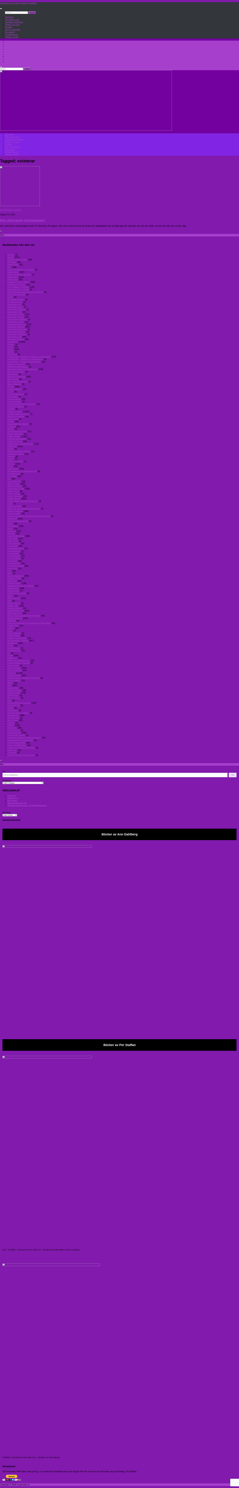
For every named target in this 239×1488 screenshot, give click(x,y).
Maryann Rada (14, 578)
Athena (10, 352)
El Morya (11, 426)
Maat (9, 573)
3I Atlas (10, 254)
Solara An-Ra (13, 705)
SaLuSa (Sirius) (14, 670)
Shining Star (13, 695)
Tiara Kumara (13, 730)
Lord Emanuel (13, 556)
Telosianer (12, 728)
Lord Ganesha (14, 558)
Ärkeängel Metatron (16, 324)
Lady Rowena (13, 543)
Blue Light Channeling (17, 381)
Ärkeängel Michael (16, 327)
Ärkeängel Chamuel (16, 309)
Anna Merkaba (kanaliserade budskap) (25, 292)
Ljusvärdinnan (13, 551)
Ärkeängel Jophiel (15, 317)
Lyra (9, 571)
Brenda (10, 386)
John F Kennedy (15, 496)
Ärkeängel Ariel (14, 304)
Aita (9, 267)
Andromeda (12, 277)
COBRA (11, 409)
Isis (9, 479)
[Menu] (1, 8)
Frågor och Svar (15, 441)
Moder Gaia (12, 606)
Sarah (10, 683)
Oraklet (10, 628)
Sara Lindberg (13, 680)
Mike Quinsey (13, 598)
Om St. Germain (12, 30)
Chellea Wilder (14, 399)
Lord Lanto (12, 561)
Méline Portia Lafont (16, 593)
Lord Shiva (12, 568)
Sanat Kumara (14, 675)
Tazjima (11, 723)
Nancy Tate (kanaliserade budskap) (23, 616)
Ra (8, 653)
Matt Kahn (12, 581)
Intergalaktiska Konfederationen (22, 471)
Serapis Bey (13, 688)
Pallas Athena (13, 635)
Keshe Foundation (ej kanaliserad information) (28, 516)
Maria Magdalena (15, 576)
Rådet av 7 (12, 658)
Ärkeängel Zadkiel (15, 339)
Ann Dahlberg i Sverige (18, 287)
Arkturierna (12, 342)
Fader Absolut (13, 436)
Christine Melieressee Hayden (21, 404)
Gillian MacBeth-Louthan (18, 451)
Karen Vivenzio (14, 506)
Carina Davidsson (15, 394)
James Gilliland (14, 486)
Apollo (10, 297)
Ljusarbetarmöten (15, 548)
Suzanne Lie (13, 715)
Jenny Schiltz (13, 494)
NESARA (11, 621)
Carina (10, 391)
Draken (10, 421)
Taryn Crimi (12, 720)
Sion (9, 700)
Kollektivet (12, 518)
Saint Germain (14, 668)
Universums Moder (16, 735)
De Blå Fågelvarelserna (18, 414)
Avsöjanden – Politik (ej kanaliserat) (24, 362)
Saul (9, 685)
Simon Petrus (13, 698)
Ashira (10, 347)
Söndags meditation (14, 22)
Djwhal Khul (12, 419)
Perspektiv (10, 32)
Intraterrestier (13, 474)
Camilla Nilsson (14, 389)
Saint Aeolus (13, 665)
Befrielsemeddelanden (17, 367)
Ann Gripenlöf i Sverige (18, 289)
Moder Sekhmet (14, 608)
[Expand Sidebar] (1, 231)
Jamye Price (13, 491)
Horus (10, 466)
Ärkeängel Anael (15, 302)
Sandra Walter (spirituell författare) (23, 678)
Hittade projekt (12, 37)
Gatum (10, 449)
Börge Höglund (14, 384)
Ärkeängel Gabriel (15, 314)
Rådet (10, 655)
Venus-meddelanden (16, 745)
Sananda (11, 673)
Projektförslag (11, 34)
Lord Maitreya (13, 563)
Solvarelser (12, 710)
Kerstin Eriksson (15, 511)
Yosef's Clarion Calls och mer (21, 755)
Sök (3, 772)
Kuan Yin (11, 531)
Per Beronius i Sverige (10, 210)
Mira (9, 601)
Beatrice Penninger (16, 364)
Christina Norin (14, 401)
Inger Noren (12, 469)
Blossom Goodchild (16, 376)
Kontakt (8, 27)
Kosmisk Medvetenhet (17, 521)
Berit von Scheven (16, 372)
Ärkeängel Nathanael (17, 329)
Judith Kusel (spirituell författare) (22, 501)
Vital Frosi (12, 750)
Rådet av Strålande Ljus (18, 660)
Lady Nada (12, 538)
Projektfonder (13, 648)
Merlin (10, 596)
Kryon (10, 528)
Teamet (10, 725)
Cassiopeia (12, 396)
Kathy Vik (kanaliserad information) (23, 508)
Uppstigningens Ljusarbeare (20, 740)
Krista (10, 523)
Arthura (10, 344)
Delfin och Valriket (15, 416)
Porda (10, 645)
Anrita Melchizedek (16, 294)
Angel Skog (12, 279)
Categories (7, 781)
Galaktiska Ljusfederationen (20, 444)
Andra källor (13, 272)
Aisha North (12, 264)
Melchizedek (13, 591)
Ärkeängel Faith (14, 312)
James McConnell (15, 489)
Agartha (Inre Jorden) (17, 259)
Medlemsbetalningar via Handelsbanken (27, 805)
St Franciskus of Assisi (18, 713)
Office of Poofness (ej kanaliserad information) (29, 623)
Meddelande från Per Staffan (20, 586)
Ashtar (10, 349)
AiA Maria (11, 262)
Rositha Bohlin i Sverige (18, 663)
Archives (6, 812)
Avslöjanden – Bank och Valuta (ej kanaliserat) (29, 357)
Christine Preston (15, 406)
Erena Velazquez (15, 434)
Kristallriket (12, 526)
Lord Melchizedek (15, 566)
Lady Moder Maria (15, 536)
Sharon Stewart (14, 690)
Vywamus (11, 752)
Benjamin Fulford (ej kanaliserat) (22, 369)
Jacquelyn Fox (14, 481)
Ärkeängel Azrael (15, 307)
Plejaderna (12, 643)
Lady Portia (12, 541)
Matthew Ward (14, 583)
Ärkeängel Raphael (16, 332)
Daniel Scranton (14, 411)
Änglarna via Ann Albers (18, 282)
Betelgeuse (12, 374)
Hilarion (11, 464)
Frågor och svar (12, 25)
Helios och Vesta (15, 461)
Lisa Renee (12, 546)
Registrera (12, 798)
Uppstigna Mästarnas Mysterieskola (24, 738)
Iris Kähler (12, 476)
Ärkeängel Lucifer (15, 322)
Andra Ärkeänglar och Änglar (20, 269)
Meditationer (13, 588)
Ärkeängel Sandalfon (17, 334)
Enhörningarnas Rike (17, 431)
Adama (10, 257)
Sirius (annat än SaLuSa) (19, 703)
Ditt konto (12, 800)
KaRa (10, 503)
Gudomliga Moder (15, 454)
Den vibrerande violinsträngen (22, 220)
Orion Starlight (14, 633)
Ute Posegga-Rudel (16, 743)
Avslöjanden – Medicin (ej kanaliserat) (25, 359)
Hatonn (10, 459)
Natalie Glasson (14, 618)
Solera (10, 708)
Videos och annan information (21, 747)
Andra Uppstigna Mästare (19, 274)
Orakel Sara (13, 625)
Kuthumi (11, 533)
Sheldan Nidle (13, 693)
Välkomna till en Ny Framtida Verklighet (18, 3)
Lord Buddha (13, 553)
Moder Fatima (13, 603)
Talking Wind (13, 718)
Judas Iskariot (14, 498)
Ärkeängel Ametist (15, 299)
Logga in (11, 795)
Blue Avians (12, 379)
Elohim (10, 429)
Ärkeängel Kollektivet (17, 319)
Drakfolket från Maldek (18, 424)
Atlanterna (12, 354)
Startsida (9, 17)
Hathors (11, 456)
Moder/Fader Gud (15, 611)
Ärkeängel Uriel (14, 337)
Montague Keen (14, 613)
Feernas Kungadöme (17, 439)
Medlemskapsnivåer (17, 803)
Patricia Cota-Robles (17, 638)
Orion (10, 630)
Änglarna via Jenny (16, 284)
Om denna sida (12, 20)
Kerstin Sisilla (13, 513)
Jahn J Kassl (13, 484)
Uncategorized (14, 733)
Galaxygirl (12, 446)
